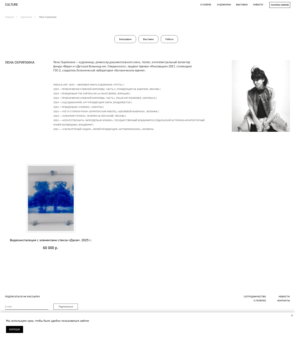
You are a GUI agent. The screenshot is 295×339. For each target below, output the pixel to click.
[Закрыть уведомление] (292, 315)
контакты (283, 300)
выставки (242, 4)
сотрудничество (255, 296)
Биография (125, 39)
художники (224, 4)
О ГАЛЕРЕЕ (260, 300)
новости (258, 4)
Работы (169, 39)
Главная (9, 17)
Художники (26, 17)
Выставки (148, 39)
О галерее (205, 4)
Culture (11, 4)
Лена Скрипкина (47, 17)
